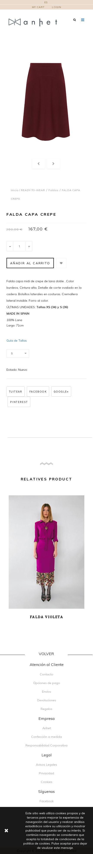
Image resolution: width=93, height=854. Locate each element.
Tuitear (15, 391)
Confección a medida (46, 737)
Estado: (11, 370)
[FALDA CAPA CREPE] (46, 102)
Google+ (61, 391)
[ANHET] (36, 22)
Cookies (46, 782)
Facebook (38, 391)
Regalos (46, 709)
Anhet (46, 728)
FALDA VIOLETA (46, 617)
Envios (46, 692)
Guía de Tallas (16, 340)
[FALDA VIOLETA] (46, 552)
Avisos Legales (46, 765)
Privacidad (46, 773)
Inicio (14, 190)
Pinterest (19, 402)
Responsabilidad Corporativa (46, 745)
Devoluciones (46, 700)
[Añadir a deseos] (61, 263)
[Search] (74, 20)
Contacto (46, 674)
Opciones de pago (46, 683)
